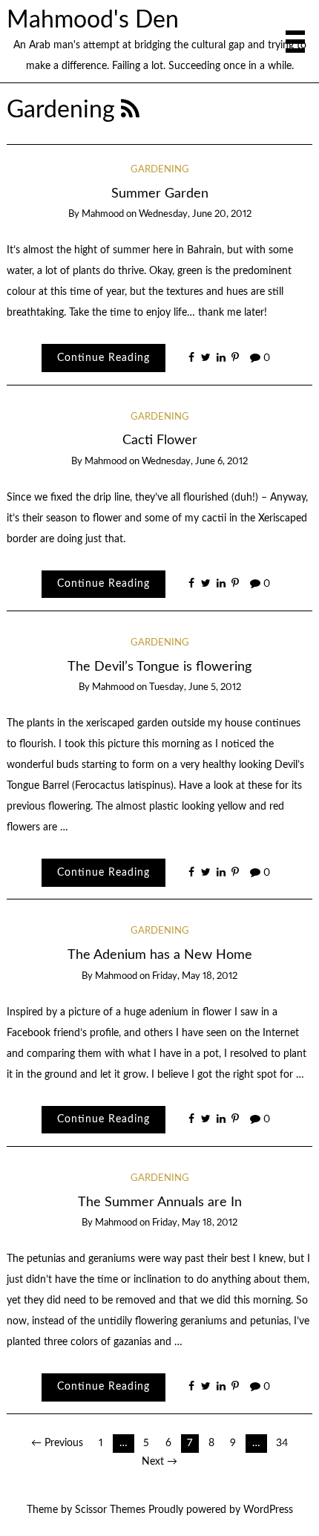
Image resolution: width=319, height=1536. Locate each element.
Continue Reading (103, 358)
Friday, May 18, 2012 (194, 976)
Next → (159, 1462)
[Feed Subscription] (130, 110)
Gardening (160, 170)
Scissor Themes (110, 1510)
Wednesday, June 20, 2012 (195, 214)
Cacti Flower (159, 440)
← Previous (57, 1443)
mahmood (103, 214)
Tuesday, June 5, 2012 (195, 687)
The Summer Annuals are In (160, 1202)
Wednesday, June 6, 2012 (195, 461)
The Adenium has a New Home (160, 954)
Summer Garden (159, 193)
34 (282, 1443)
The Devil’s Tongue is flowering (159, 666)
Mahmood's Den (93, 20)
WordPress (268, 1510)
